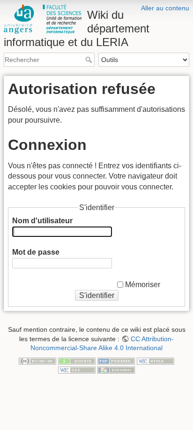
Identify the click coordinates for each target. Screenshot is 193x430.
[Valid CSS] (77, 369)
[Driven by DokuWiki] (116, 369)
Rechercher (89, 59)
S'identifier (96, 295)
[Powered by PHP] (116, 360)
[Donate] (77, 360)
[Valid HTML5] (155, 360)
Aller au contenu (165, 8)
